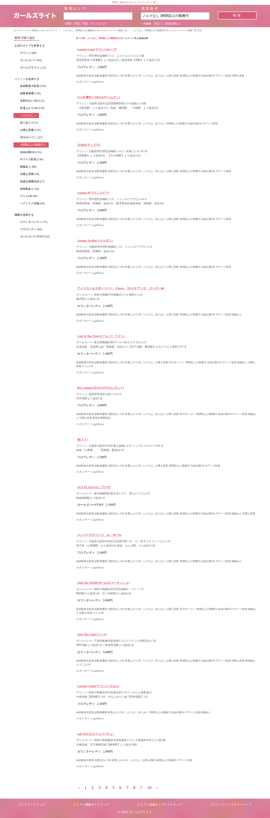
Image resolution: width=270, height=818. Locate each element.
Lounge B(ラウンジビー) (93, 192)
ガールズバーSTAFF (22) (35, 236)
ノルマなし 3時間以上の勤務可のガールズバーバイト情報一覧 (95, 30)
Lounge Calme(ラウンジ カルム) (98, 686)
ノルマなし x (28, 115)
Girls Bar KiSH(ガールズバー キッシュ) (103, 582)
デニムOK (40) (28, 196)
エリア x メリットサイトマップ (231, 804)
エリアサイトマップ (31, 804)
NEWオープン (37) (31, 137)
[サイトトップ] (39, 16)
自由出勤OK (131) (31, 152)
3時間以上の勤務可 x (33, 144)
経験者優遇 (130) (30, 93)
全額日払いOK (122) (32, 100)
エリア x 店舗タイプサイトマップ (159, 804)
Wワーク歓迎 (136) (31, 159)
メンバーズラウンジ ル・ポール (99, 535)
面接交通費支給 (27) (32, 181)
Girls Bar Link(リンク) (92, 634)
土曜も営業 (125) (30, 130)
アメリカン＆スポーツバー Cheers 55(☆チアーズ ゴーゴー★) (121, 288)
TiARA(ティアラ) (88, 145)
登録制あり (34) (29, 188)
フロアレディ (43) (31, 229)
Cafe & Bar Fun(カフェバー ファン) (101, 336)
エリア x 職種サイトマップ (91, 804)
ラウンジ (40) (28, 52)
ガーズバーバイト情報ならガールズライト (36, 30)
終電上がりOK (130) (32, 108)
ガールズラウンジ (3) (33, 67)
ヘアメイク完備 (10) (32, 203)
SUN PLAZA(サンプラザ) (94, 487)
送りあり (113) (29, 122)
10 (149, 787)
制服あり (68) (28, 166)
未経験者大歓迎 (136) (33, 86)
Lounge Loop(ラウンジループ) (97, 49)
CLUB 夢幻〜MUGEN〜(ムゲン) (98, 97)
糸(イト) (82, 439)
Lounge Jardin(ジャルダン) (95, 240)
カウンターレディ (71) (33, 222)
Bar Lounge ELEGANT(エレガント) (100, 387)
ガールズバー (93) (31, 60)
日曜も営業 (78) (29, 174)
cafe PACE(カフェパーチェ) (95, 734)
